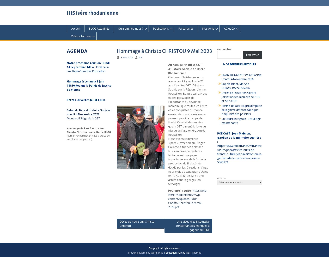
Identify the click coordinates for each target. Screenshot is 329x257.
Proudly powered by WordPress (145, 252)
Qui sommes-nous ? (130, 28)
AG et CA (229, 28)
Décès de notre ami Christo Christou (137, 224)
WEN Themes (193, 252)
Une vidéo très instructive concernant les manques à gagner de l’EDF (193, 226)
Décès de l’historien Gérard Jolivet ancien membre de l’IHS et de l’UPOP (241, 97)
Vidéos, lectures (81, 36)
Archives (221, 178)
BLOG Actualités (99, 28)
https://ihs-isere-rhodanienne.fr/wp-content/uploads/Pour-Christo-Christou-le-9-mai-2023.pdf (187, 199)
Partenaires (185, 28)
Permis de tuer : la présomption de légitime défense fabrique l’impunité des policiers (242, 110)
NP (140, 57)
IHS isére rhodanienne (92, 13)
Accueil (75, 28)
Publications (161, 28)
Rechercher (224, 49)
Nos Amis (208, 28)
